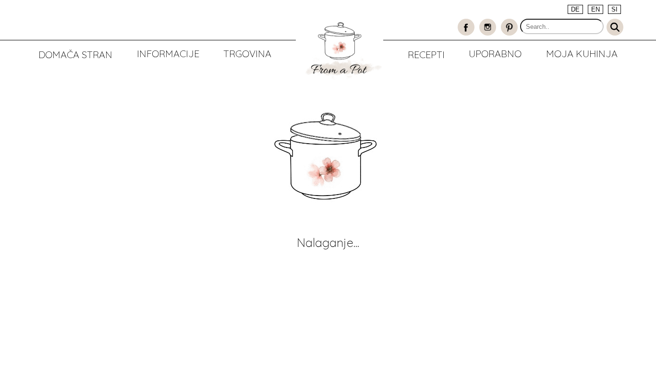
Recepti (426, 55)
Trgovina (247, 54)
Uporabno (495, 54)
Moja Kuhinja (582, 54)
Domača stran (75, 55)
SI (614, 9)
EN (595, 9)
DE (575, 9)
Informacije (168, 54)
